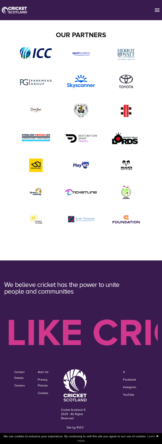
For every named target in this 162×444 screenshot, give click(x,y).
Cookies (43, 393)
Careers (19, 385)
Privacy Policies (43, 382)
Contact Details (19, 375)
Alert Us (43, 372)
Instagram (129, 387)
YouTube (128, 394)
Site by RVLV (75, 427)
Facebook (129, 379)
